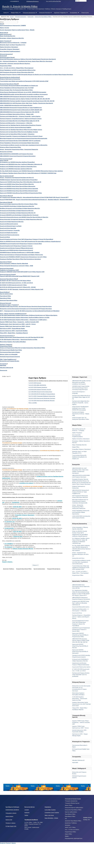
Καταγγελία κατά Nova (6, 151)
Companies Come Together (52, 812)
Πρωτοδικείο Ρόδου (5, 202)
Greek (78, 0)
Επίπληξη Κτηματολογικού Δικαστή (10, 356)
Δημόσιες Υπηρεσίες (60, 12)
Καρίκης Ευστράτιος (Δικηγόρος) (9, 47)
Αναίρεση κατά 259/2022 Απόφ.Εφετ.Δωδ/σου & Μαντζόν (16, 168)
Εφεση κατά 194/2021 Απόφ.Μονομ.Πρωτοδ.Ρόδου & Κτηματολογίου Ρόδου (21, 193)
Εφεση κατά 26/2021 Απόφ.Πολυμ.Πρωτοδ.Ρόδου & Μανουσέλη (17, 186)
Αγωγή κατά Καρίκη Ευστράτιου (8, 232)
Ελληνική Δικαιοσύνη (29, 12)
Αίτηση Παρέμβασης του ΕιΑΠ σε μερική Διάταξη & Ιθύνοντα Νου (17, 70)
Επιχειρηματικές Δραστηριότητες (73, 838)
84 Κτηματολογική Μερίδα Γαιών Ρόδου (11, 350)
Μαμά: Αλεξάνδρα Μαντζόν (7, 36)
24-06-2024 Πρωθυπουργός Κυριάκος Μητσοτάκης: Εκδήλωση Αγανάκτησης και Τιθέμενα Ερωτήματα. (28, 315)
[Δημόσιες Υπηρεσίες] (67, 13)
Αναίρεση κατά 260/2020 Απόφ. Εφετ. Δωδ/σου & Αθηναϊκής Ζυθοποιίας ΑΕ (21, 164)
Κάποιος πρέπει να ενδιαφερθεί (8, 354)
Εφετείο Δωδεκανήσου (6, 176)
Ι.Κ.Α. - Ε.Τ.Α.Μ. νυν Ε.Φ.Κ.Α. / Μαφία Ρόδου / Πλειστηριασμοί (16, 68)
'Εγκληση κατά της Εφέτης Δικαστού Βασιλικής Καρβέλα (15, 127)
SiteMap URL (86, 819)
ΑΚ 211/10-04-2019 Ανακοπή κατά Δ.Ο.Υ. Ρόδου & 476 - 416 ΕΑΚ (18, 287)
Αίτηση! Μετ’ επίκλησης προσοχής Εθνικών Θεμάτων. (15, 63)
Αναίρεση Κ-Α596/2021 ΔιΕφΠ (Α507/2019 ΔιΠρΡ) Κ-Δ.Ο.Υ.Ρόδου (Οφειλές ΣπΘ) (22, 271)
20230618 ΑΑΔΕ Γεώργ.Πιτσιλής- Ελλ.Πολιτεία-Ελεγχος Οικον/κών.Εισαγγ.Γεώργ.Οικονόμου (26, 306)
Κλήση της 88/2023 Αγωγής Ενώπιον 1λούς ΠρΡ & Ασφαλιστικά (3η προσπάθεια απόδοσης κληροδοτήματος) (30, 241)
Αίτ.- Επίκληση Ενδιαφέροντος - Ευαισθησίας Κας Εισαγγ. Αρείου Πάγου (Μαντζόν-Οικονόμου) (26, 61)
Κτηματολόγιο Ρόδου (5, 65)
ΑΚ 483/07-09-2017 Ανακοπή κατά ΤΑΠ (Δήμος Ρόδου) (15, 280)
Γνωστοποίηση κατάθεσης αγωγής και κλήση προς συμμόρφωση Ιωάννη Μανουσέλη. (23, 145)
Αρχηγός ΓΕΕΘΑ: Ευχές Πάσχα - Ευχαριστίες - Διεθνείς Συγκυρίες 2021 (19, 322)
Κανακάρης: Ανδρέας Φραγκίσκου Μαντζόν (12, 38)
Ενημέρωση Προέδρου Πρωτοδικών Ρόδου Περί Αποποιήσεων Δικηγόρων (20, 259)
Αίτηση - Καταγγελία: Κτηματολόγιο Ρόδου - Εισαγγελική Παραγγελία (19, 149)
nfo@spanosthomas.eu (33, 1)
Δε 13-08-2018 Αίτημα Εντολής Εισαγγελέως (40, 391)
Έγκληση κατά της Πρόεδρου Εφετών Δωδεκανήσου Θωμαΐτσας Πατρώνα (20, 125)
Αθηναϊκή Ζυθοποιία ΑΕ (6, 367)
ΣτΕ (66, 818)
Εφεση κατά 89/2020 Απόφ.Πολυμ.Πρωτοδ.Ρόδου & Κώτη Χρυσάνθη (19, 188)
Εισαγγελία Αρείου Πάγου (7, 57)
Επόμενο (35, 565)
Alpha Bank (3, 365)
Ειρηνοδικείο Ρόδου (5, 262)
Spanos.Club (9, 819)
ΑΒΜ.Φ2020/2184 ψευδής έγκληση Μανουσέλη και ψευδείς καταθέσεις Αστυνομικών (24, 94)
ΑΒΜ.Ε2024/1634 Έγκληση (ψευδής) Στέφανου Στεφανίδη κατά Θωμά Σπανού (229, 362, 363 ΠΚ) (27, 101)
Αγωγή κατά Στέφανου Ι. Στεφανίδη (10, 230)
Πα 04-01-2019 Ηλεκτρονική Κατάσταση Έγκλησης (42, 398)
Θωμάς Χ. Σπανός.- (7, 562)
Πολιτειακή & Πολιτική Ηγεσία (73, 798)
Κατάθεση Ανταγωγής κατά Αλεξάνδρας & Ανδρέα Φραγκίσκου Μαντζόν (20, 208)
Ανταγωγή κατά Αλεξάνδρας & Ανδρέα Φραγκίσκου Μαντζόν (17, 210)
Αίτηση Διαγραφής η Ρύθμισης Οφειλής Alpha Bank (14, 263)
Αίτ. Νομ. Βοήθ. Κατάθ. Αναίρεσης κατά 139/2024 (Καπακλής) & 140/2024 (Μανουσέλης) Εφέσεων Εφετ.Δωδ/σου (31, 171)
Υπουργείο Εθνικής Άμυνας (53, 568)
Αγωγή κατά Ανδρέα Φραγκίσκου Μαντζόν (12, 221)
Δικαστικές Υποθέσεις (8, 568)
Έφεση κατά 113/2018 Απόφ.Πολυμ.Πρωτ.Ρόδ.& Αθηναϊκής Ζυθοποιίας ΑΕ (20, 182)
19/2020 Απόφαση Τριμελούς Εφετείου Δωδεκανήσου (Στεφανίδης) (19, 179)
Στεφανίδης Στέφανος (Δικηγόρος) (9, 49)
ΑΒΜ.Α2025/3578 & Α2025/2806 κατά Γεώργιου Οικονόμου (16, 154)
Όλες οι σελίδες (33, 402)
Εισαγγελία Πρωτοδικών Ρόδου (8, 84)
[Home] (8, 13)
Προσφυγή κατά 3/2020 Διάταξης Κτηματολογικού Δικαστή (16, 250)
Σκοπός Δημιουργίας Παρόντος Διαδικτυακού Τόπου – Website (17, 30)
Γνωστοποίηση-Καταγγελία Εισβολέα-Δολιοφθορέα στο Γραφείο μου (19, 85)
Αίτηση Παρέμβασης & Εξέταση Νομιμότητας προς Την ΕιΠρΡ (17, 87)
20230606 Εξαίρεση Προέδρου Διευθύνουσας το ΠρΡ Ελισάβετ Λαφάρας (20, 252)
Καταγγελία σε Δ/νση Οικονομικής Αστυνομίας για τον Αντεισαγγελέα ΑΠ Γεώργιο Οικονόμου (26, 308)
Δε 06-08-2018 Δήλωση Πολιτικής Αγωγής (40, 389)
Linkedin (26, 809)
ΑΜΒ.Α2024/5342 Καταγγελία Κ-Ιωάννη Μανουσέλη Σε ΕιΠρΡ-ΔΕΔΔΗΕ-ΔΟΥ (21, 109)
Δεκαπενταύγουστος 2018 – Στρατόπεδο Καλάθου (13, 330)
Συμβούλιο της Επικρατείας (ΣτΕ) (9, 270)
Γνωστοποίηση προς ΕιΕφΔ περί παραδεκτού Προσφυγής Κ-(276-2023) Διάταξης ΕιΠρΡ (24, 81)
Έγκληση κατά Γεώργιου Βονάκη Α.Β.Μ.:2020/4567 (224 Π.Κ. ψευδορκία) (20, 140)
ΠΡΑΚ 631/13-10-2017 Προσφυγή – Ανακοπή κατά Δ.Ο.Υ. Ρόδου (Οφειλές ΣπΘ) (21, 289)
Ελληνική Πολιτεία (44, 12)
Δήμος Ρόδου (68, 834)
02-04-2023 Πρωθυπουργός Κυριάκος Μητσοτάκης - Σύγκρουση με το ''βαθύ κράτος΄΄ (23, 319)
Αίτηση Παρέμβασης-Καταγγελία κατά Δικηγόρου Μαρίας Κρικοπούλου (19, 143)
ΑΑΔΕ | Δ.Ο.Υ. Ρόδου (70, 827)
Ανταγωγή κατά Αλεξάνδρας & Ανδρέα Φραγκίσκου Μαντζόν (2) (17, 212)
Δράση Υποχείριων (5, 41)
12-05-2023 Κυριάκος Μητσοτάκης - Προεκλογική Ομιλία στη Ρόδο (18, 339)
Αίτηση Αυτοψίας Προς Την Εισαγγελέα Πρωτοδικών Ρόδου (16, 90)
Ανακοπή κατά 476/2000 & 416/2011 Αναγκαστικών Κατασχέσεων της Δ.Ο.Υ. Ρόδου (23, 257)
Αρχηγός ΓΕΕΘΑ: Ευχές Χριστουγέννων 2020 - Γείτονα (15, 326)
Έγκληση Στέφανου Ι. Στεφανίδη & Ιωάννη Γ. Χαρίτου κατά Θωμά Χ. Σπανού (20, 118)
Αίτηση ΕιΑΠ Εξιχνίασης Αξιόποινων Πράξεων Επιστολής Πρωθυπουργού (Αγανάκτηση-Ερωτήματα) (28, 59)
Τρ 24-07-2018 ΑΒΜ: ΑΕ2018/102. (37, 385)
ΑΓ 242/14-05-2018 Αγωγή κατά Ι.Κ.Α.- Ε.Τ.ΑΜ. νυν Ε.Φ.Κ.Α (16, 282)
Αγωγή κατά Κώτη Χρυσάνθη (8, 228)
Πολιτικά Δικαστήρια (6, 158)
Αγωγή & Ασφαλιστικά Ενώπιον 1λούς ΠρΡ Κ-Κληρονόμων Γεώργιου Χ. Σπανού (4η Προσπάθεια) (26, 239)
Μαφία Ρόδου (15, 12)
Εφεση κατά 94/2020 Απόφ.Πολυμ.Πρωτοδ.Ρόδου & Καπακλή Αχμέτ (19, 190)
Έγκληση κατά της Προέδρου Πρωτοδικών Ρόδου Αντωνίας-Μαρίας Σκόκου (21, 129)
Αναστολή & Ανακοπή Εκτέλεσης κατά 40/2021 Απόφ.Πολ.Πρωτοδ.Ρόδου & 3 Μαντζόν (24, 217)
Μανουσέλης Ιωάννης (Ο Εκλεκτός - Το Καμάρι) (13, 42)
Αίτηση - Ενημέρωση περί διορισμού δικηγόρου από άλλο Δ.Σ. (17, 177)
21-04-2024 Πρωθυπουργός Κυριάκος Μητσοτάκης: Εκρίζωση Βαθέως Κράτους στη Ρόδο (24, 317)
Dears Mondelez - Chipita (51, 818)
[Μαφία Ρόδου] (20, 13)
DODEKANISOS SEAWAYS (12, 809)
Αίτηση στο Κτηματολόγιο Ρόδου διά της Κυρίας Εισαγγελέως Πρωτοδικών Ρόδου (22, 347)
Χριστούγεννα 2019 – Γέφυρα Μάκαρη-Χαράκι (12, 328)
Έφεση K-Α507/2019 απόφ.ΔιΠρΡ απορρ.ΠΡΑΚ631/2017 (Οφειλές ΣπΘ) (19, 276)
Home (5, 12)
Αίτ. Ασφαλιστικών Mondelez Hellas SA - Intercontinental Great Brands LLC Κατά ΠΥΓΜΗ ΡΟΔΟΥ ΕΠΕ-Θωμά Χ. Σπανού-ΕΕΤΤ (34, 197)
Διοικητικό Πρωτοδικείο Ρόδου (8, 279)
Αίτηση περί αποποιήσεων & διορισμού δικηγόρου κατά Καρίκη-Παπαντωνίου (21, 254)
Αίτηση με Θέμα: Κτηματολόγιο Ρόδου (10, 147)
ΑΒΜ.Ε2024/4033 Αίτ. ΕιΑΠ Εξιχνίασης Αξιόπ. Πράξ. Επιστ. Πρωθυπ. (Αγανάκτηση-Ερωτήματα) (26, 103)
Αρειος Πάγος (3, 160)
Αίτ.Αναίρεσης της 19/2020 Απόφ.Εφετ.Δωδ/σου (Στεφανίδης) (17, 162)
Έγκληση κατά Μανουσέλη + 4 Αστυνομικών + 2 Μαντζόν (16, 123)
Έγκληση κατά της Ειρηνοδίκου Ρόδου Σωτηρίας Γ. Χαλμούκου (17, 134)
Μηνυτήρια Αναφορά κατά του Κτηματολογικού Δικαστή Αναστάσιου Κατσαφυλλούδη (23, 138)
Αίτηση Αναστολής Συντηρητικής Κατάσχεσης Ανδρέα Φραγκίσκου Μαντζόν (21, 219)
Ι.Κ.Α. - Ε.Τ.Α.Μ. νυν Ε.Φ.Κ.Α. (72, 829)
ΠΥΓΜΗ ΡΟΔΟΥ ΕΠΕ (11, 826)
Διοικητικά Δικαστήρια (6, 268)
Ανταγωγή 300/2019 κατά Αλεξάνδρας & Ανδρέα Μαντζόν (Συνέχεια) (19, 215)
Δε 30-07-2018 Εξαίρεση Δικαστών (38, 387)
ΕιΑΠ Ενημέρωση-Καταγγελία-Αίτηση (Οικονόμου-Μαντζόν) (17, 72)
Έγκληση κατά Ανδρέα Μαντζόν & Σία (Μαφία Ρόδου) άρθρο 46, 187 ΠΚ (19, 120)
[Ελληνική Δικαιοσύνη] (36, 13)
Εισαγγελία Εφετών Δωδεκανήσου (9, 77)
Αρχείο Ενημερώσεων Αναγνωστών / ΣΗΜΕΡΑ (13, 25)
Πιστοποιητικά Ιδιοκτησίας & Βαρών (10, 352)
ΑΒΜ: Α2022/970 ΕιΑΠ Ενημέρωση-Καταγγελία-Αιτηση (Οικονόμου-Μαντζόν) (21, 96)
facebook (26, 812)
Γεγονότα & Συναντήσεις (7, 335)
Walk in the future (49, 815)
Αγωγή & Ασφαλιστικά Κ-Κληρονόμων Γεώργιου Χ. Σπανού (16, 246)
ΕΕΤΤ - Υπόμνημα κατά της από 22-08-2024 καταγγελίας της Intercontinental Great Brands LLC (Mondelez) (29, 311)
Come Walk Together (50, 809)
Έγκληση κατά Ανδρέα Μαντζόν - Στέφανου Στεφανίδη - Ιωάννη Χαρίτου (20, 116)
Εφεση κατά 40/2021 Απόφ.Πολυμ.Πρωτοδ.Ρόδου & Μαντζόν (17, 184)
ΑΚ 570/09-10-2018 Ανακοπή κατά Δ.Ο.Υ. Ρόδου (13, 285)
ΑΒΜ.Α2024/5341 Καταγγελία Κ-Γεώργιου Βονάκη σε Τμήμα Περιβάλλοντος (21, 107)
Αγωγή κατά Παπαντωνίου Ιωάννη (9, 235)
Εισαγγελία (3, 55)
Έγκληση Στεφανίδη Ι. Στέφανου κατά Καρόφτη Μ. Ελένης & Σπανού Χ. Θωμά (21, 136)
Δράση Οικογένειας (5, 34)
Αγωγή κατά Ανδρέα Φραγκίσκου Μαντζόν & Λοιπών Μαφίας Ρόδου (18, 204)
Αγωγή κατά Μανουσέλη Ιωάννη (9, 224)
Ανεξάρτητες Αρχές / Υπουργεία (9, 304)
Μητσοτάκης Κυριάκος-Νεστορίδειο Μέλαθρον (13, 341)
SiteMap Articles (87, 817)
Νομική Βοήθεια (4, 292)
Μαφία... (67, 836)
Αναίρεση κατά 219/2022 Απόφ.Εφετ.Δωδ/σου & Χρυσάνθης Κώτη (18, 166)
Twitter (26, 815)
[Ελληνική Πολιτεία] (51, 13)
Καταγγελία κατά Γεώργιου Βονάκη (9, 361)
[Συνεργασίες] (78, 13)
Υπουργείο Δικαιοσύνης (71, 801)
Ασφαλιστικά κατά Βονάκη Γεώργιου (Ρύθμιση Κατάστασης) (16, 248)
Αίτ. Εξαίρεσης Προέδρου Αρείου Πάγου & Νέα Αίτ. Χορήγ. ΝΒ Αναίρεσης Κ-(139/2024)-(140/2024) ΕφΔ (28, 173)
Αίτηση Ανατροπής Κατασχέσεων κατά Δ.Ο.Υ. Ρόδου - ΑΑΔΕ (16, 265)
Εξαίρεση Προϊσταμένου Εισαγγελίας (10, 79)
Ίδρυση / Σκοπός (4, 27)
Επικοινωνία (85, 12)
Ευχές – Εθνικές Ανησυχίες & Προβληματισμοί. (13, 313)
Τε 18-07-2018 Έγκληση (35, 383)
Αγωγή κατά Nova (5, 237)
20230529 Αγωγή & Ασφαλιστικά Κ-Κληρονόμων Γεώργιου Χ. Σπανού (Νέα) (21, 243)
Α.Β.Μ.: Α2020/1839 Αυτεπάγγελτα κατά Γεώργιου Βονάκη (16, 105)
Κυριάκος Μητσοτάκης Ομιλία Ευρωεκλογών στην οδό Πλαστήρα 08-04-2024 (21, 337)
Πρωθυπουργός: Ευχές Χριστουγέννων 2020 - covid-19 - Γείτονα (18, 324)
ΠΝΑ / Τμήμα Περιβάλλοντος (8, 359)
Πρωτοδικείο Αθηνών (6, 195)
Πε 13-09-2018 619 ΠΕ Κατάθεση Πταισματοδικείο (42, 394)
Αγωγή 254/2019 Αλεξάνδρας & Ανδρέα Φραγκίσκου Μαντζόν (17, 206)
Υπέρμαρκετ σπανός (11, 813)
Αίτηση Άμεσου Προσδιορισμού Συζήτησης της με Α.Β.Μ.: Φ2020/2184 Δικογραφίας (23, 92)
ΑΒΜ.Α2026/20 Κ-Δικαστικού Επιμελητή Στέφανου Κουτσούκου (17, 156)
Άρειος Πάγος (68, 805)
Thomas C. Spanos (10, 823)
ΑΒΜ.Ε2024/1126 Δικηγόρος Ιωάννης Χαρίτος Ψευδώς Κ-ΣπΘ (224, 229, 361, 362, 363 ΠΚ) (25, 98)
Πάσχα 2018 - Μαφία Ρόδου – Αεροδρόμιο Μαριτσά (14, 333)
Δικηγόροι (67, 825)
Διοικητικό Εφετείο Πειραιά (7, 274)
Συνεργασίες (73, 12)
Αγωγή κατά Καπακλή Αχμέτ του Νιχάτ (10, 226)
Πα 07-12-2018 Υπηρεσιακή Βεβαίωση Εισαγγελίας (42, 396)
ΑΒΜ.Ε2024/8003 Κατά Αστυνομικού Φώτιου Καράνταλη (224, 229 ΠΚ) (19, 112)
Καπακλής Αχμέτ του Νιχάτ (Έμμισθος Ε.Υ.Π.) (12, 44)
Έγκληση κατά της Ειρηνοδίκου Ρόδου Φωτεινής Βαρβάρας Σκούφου (19, 132)
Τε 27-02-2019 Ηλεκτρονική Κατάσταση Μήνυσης (42, 400)
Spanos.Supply (9, 816)
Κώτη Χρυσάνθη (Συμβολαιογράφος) (10, 51)
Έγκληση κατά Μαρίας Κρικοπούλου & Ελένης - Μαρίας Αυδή (16, 114)
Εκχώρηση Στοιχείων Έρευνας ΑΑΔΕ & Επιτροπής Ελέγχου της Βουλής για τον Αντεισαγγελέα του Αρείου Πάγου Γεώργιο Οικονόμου (36, 74)
